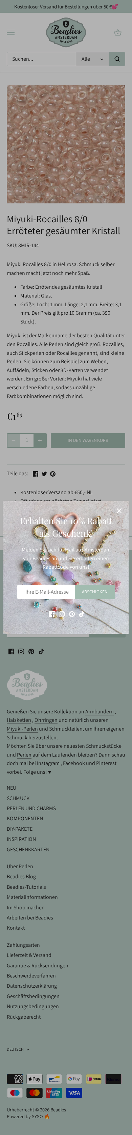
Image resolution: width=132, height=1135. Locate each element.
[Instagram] (62, 613)
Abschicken (95, 592)
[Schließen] (119, 510)
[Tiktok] (82, 613)
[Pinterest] (72, 613)
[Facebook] (51, 613)
